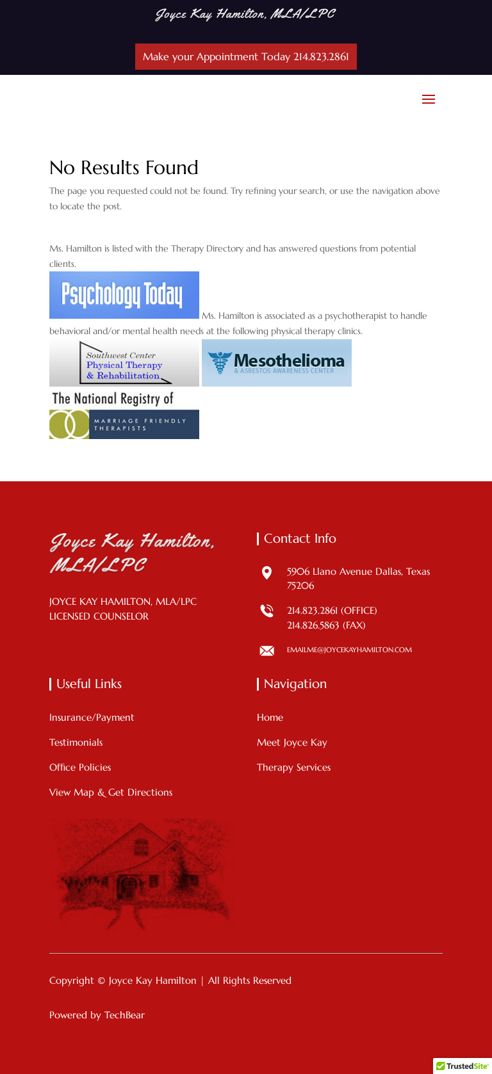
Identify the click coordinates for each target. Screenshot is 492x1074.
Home (270, 717)
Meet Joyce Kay (292, 742)
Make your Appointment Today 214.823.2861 (246, 56)
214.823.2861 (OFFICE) (332, 610)
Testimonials (75, 742)
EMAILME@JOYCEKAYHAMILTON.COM (349, 649)
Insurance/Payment (92, 717)
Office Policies (80, 767)
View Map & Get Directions (110, 792)
